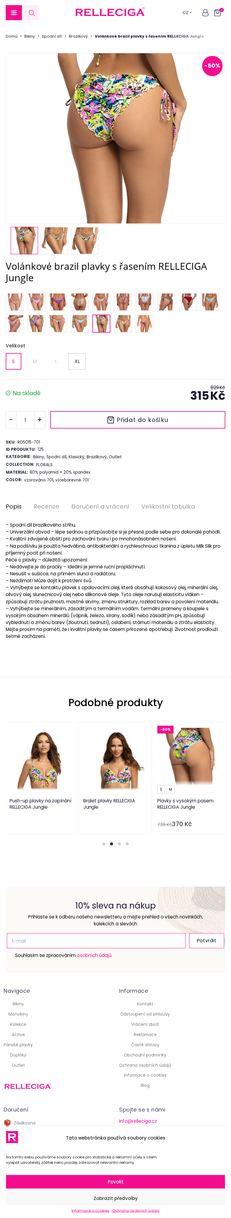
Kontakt (145, 1004)
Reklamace (145, 1035)
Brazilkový (78, 36)
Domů (11, 36)
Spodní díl (52, 36)
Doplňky (18, 1055)
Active (18, 1035)
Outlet (18, 1065)
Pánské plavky (18, 1045)
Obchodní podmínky (145, 1055)
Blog (145, 1085)
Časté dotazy (145, 1045)
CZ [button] (185, 13)
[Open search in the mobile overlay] (32, 13)
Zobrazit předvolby (116, 1198)
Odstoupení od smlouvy (145, 1014)
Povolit (116, 1182)
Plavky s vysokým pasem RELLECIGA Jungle (185, 804)
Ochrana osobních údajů (135, 1210)
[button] (14, 12)
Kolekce (18, 1024)
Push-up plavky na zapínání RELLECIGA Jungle (40, 804)
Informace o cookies (90, 1210)
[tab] (104, 844)
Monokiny (18, 1014)
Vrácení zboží (145, 1024)
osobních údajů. (94, 955)
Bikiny (29, 36)
